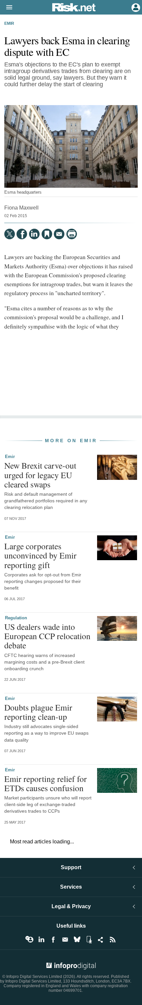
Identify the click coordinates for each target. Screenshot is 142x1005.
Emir (9, 23)
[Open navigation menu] (6, 7)
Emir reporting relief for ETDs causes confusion (45, 783)
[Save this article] (47, 234)
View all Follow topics (29, 940)
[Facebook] (22, 234)
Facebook (53, 940)
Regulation (16, 617)
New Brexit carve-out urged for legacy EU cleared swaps (40, 474)
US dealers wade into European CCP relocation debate (47, 636)
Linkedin (41, 940)
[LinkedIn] (34, 234)
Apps (89, 940)
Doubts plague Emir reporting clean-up (38, 712)
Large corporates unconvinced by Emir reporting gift (40, 555)
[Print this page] (71, 234)
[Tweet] (9, 234)
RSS (113, 940)
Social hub (101, 940)
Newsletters (65, 940)
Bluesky (77, 940)
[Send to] (59, 234)
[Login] (135, 7)
